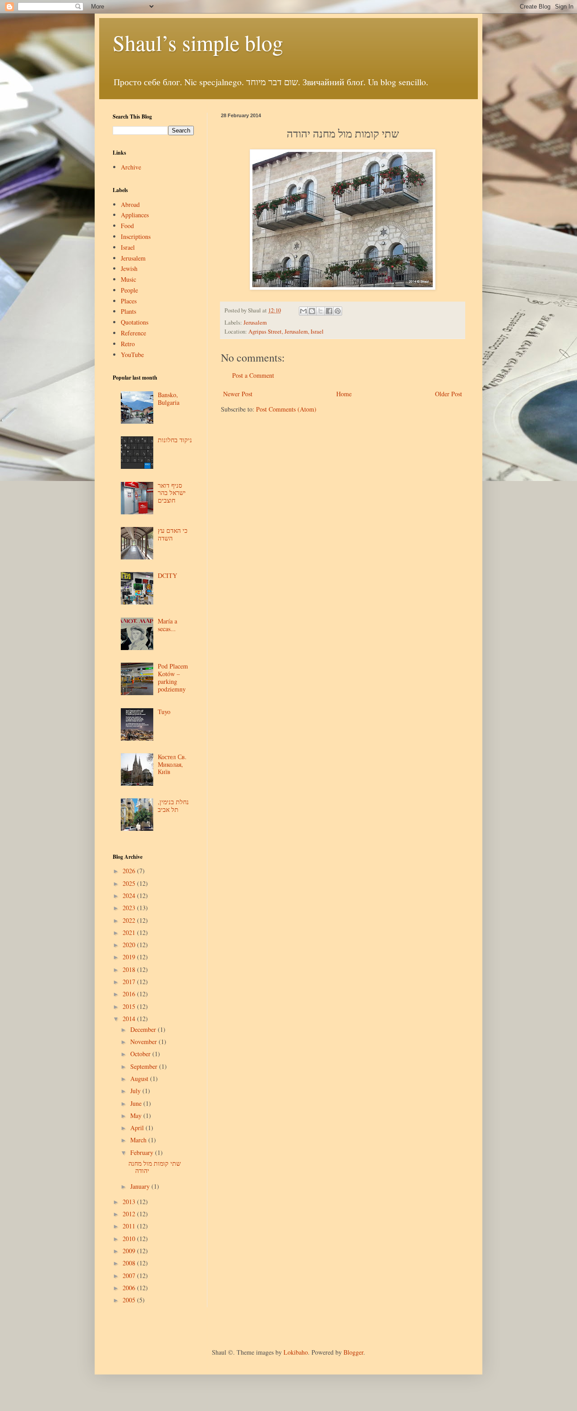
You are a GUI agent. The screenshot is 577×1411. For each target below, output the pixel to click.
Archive (131, 167)
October (141, 1053)
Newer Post (237, 393)
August (140, 1078)
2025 (130, 883)
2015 (130, 1006)
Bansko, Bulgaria (168, 398)
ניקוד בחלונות (175, 439)
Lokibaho (296, 1352)
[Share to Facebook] (329, 311)
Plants (128, 311)
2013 (130, 1201)
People (129, 290)
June (136, 1103)
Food (127, 225)
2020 (130, 944)
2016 (130, 994)
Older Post (448, 393)
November (144, 1041)
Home (344, 393)
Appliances (135, 215)
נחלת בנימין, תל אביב (173, 805)
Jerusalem (255, 322)
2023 (130, 907)
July (136, 1090)
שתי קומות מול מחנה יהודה (154, 1167)
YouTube (132, 354)
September (144, 1066)
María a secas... (167, 625)
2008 (130, 1263)
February (142, 1152)
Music (128, 279)
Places (129, 301)
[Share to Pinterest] (337, 311)
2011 (130, 1226)
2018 (130, 969)
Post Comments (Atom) (286, 409)
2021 (130, 932)
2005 (130, 1300)
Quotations (134, 322)
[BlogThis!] (311, 311)
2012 (130, 1213)
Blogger (353, 1352)
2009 (130, 1250)
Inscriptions (136, 236)
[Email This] (303, 311)
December (144, 1029)
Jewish (129, 268)
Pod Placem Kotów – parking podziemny (173, 677)
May (136, 1115)
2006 (130, 1287)
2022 (130, 920)
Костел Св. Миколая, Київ (172, 764)
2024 (130, 895)
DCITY (167, 575)
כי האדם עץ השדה (173, 534)
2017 (130, 981)
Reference (133, 333)
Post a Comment (253, 375)
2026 (130, 870)
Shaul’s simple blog (198, 42)
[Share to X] (320, 311)
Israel (128, 247)
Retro (128, 343)
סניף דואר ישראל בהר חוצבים (172, 493)
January (140, 1186)
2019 (130, 957)
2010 (130, 1238)
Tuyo (164, 711)
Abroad (130, 204)
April (138, 1127)
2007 (130, 1275)
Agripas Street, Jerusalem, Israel (286, 331)
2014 (130, 1018)
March (139, 1140)
